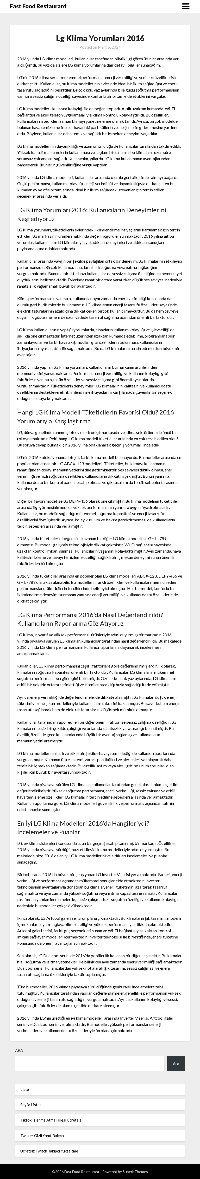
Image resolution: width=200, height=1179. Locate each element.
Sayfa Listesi (31, 1104)
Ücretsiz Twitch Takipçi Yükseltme (49, 1151)
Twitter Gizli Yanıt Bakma (42, 1135)
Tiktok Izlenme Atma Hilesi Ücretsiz (50, 1120)
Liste (24, 1089)
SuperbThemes (135, 1171)
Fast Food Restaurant (38, 6)
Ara (19, 1050)
